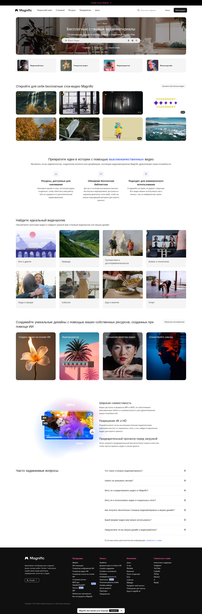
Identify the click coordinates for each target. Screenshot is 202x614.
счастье (99, 48)
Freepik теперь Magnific (100, 3)
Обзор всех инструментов (174, 322)
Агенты (77, 588)
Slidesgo (130, 582)
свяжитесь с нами (154, 540)
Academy (103, 562)
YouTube (157, 568)
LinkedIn (157, 571)
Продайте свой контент (135, 585)
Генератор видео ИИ (80, 571)
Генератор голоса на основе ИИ (83, 575)
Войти (167, 10)
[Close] (121, 610)
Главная (98, 23)
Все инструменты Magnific (82, 596)
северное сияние (114, 48)
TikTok (156, 574)
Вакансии (130, 571)
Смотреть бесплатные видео (173, 86)
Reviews (130, 568)
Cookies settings (106, 585)
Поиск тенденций (133, 574)
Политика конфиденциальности (108, 575)
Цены (97, 10)
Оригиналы (106, 579)
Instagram (157, 565)
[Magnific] (34, 558)
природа (87, 48)
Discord (156, 577)
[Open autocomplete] (65, 40)
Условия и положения (108, 571)
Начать (103, 558)
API (73, 590)
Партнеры (103, 591)
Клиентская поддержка (162, 562)
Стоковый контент (79, 579)
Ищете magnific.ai (133, 591)
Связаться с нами (162, 558)
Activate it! (114, 611)
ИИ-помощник (77, 565)
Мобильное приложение (81, 593)
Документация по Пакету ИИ (110, 565)
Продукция (77, 558)
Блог (128, 577)
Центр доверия (105, 588)
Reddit (156, 582)
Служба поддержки (107, 568)
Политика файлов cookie (109, 582)
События (130, 580)
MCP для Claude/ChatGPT (83, 583)
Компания (131, 558)
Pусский (32, 580)
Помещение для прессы (136, 588)
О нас (129, 565)
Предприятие (105, 594)
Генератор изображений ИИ (83, 568)
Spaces (75, 562)
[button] (32, 580)
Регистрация (180, 10)
